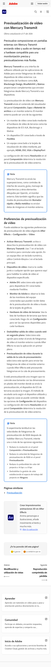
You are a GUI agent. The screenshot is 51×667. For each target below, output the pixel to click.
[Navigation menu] (4, 3)
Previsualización (14, 492)
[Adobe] (13, 3)
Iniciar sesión (43, 3)
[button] (32, 4)
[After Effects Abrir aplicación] (47, 11)
